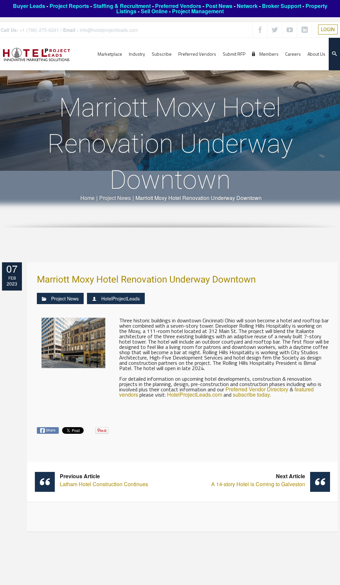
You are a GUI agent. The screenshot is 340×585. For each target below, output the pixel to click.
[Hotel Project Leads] (36, 54)
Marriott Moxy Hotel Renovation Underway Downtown (146, 279)
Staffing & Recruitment (122, 6)
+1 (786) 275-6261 (39, 30)
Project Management (198, 11)
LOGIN (328, 29)
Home (87, 198)
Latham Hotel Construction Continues (104, 480)
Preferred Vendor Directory (256, 389)
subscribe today (251, 394)
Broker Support (281, 6)
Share (50, 429)
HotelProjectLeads (120, 298)
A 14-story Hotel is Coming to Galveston (258, 480)
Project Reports (69, 6)
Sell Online (154, 11)
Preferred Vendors (178, 6)
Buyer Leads (29, 6)
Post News (219, 6)
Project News (115, 198)
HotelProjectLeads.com (194, 394)
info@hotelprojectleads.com (109, 30)
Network (247, 6)
